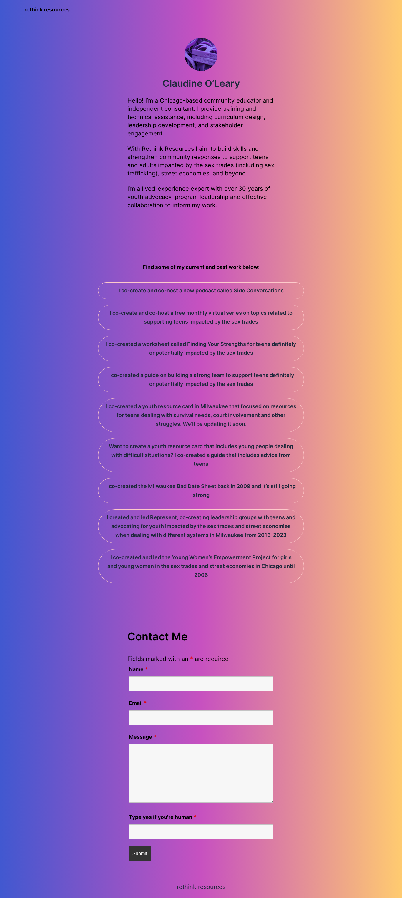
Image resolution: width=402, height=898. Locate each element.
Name (138, 669)
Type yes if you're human (162, 817)
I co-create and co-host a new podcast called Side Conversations (201, 290)
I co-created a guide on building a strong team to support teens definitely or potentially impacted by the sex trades (201, 379)
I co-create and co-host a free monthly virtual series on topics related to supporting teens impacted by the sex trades (201, 317)
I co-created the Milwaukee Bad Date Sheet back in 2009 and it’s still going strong (201, 490)
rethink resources (47, 9)
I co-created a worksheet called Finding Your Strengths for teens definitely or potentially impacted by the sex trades (201, 348)
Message (142, 737)
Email (138, 703)
